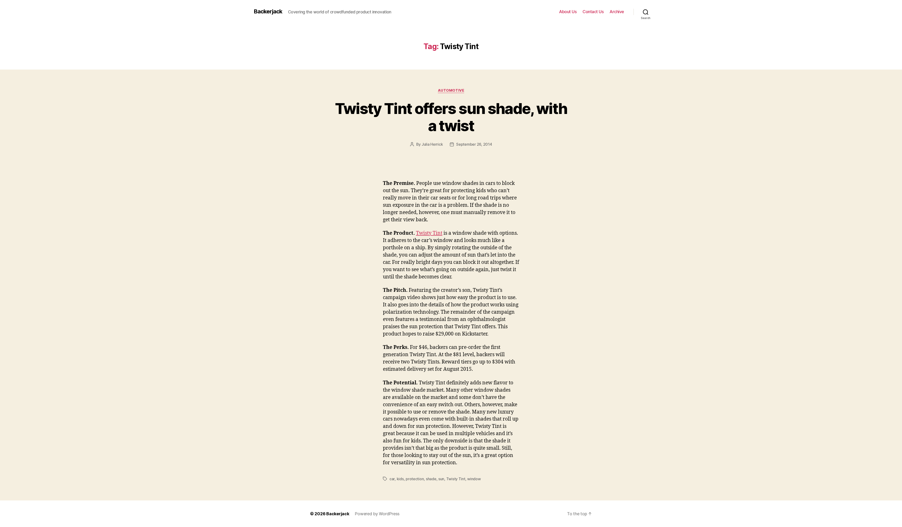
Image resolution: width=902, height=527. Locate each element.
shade (431, 478)
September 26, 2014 (474, 144)
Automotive (451, 90)
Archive (617, 11)
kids (400, 478)
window (474, 478)
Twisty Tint (429, 233)
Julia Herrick (432, 144)
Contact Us (593, 11)
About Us (568, 11)
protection (415, 478)
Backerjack (268, 11)
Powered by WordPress (377, 513)
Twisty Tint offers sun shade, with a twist (451, 117)
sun (441, 478)
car (392, 478)
